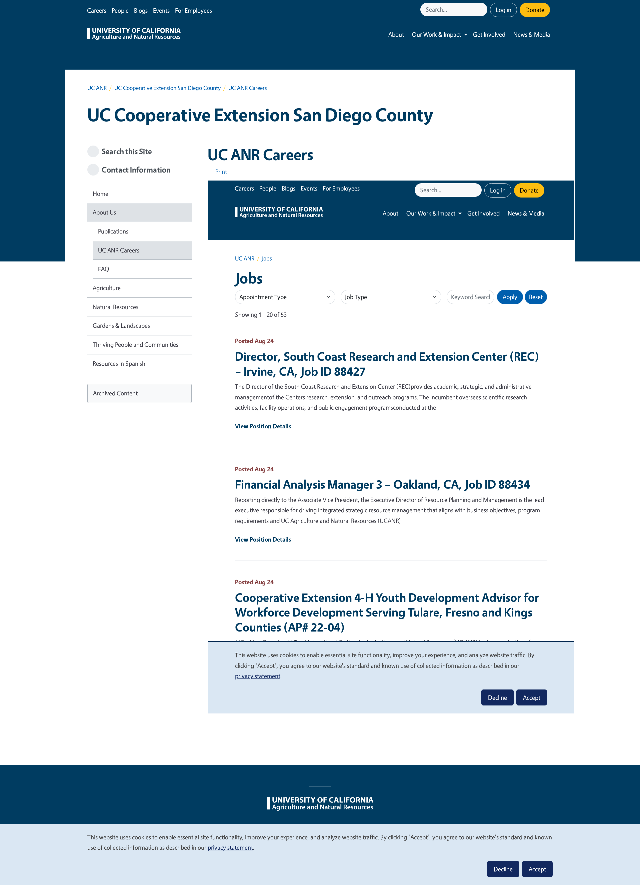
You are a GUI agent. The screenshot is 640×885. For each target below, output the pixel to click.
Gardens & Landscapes (121, 325)
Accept (537, 869)
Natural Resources (115, 307)
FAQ (103, 269)
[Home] (134, 34)
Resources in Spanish (119, 363)
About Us (104, 212)
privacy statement (230, 847)
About (396, 34)
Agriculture (107, 288)
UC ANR (97, 87)
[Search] (483, 9)
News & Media (531, 34)
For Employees (193, 10)
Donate (534, 10)
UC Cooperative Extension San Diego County (167, 87)
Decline (503, 869)
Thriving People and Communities (135, 344)
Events (161, 10)
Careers (96, 10)
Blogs (141, 10)
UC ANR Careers (118, 250)
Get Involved (489, 34)
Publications (113, 231)
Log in (503, 10)
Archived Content (115, 393)
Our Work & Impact (436, 34)
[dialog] (320, 854)
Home (100, 194)
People (120, 10)
